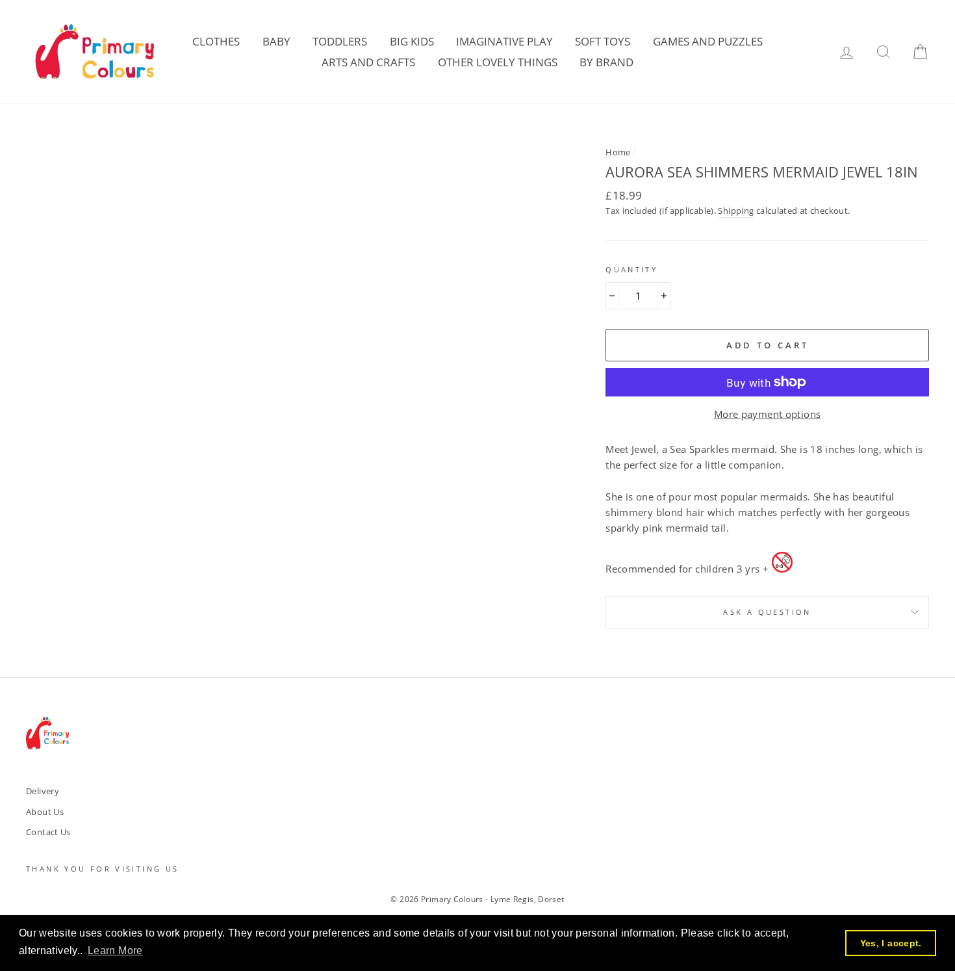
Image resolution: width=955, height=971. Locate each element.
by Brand (606, 62)
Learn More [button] (115, 950)
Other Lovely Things (497, 62)
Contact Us (48, 832)
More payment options (767, 414)
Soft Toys (602, 41)
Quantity (631, 269)
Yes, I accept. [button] (891, 943)
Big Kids (412, 41)
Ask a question (767, 612)
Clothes (216, 41)
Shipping (736, 210)
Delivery (42, 791)
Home (618, 152)
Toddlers (339, 41)
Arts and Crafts (368, 62)
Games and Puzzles (708, 41)
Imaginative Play (504, 41)
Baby (276, 41)
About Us (45, 812)
